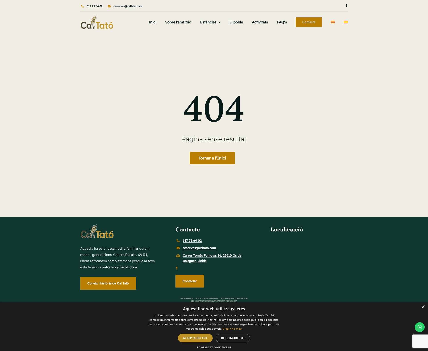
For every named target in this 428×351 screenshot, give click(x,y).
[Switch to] (333, 22)
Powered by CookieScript (214, 347)
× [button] (423, 307)
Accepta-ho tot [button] (195, 338)
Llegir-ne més (232, 329)
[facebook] (346, 5)
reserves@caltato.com (127, 6)
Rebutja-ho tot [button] (233, 338)
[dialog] (214, 326)
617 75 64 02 (95, 6)
